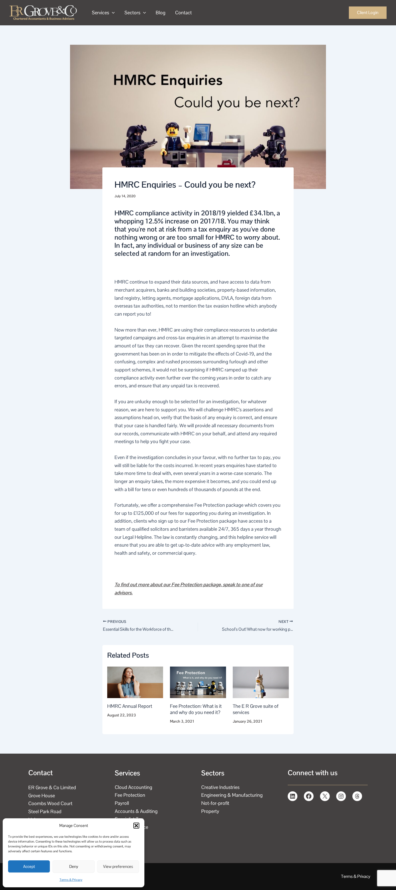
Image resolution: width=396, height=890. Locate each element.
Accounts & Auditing (136, 811)
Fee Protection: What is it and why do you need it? (196, 709)
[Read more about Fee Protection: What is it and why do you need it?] (198, 682)
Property (210, 811)
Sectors (132, 12)
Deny (73, 866)
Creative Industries (220, 787)
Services (100, 12)
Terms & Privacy (71, 880)
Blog (160, 12)
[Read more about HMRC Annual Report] (135, 682)
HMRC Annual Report (129, 706)
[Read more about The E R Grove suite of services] (261, 682)
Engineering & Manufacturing (232, 795)
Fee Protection (130, 795)
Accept (29, 866)
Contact (183, 12)
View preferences (118, 866)
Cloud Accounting (133, 787)
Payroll (122, 803)
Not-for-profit (215, 803)
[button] (136, 825)
